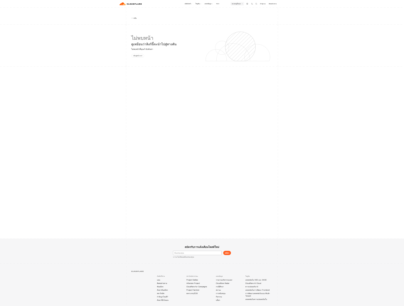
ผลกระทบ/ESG (192, 293)
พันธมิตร (160, 287)
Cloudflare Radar (222, 283)
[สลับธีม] (252, 3)
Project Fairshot (192, 290)
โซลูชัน (197, 4)
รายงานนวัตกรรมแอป (224, 280)
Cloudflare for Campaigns (196, 287)
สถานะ (218, 290)
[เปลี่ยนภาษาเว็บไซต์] (247, 4)
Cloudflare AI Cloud (253, 283)
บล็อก (218, 300)
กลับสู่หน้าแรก (137, 56)
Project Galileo (192, 280)
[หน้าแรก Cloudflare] (131, 3)
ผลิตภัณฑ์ (188, 4)
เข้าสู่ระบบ (263, 4)
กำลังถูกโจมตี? (162, 297)
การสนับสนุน (220, 293)
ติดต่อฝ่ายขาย (273, 4)
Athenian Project (193, 283)
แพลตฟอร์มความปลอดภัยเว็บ (256, 299)
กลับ (135, 18)
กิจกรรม (219, 297)
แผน (158, 280)
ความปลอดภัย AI (251, 287)
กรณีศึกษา (220, 287)
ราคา (217, 4)
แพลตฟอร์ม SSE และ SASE (256, 280)
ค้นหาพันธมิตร (162, 290)
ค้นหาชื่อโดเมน (162, 300)
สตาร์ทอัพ (160, 293)
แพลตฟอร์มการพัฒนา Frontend (257, 290)
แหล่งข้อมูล (208, 4)
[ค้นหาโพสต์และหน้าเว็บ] (256, 3)
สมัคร (227, 253)
